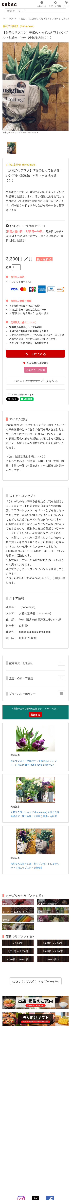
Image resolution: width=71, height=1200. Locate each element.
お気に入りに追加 (35, 370)
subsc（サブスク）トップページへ (35, 981)
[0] (11, 148)
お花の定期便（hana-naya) (18, 26)
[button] (7, 86)
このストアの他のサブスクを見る (35, 380)
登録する (35, 714)
